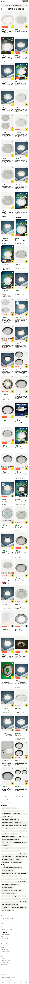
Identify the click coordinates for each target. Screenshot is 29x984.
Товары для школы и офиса (7, 956)
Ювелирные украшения (6, 966)
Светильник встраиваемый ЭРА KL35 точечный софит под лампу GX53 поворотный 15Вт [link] (7, 58)
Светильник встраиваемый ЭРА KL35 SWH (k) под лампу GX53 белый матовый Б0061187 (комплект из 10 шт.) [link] (21, 320)
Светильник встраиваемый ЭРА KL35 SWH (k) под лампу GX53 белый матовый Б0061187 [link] (8, 240)
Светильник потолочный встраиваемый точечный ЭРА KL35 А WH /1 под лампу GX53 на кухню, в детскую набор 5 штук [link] (20, 84)
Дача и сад (3, 953)
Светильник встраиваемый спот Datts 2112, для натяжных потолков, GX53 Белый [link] (21, 422)
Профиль (26, 982)
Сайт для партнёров (5, 923)
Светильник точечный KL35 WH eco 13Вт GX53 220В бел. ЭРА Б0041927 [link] (21, 161)
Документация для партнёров (7, 921)
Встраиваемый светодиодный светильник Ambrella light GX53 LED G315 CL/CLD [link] (21, 631)
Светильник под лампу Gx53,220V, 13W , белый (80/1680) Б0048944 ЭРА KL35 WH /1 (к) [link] (7, 32)
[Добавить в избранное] (13, 12)
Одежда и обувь (4, 943)
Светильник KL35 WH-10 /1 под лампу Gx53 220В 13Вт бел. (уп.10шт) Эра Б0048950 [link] (21, 187)
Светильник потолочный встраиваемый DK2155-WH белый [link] (7, 763)
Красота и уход (4, 949)
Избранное (14, 982)
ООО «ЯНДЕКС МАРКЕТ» (10, 977)
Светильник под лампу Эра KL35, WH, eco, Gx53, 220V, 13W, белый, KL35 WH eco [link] (7, 187)
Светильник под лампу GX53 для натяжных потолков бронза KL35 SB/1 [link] (7, 396)
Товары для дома (4, 945)
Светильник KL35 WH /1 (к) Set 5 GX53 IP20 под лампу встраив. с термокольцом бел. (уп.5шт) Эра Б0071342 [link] (21, 110)
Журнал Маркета (4, 974)
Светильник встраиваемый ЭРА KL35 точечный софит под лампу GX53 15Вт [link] (21, 213)
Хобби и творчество (5, 951)
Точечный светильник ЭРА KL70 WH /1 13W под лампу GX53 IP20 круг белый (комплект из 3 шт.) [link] (21, 683)
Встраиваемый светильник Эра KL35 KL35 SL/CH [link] (21, 580)
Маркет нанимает (5, 972)
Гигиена (3, 940)
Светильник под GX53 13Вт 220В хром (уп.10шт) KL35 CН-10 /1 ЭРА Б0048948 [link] (21, 293)
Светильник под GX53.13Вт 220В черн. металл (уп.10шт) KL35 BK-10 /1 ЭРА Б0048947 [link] (7, 372)
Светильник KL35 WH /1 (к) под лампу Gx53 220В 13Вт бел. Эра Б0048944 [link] (21, 58)
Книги (2, 955)
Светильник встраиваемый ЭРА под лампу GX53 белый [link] (21, 240)
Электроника (4, 942)
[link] (9, 808)
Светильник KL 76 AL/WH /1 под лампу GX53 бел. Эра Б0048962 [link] (21, 710)
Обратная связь (4, 970)
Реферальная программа (6, 929)
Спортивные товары (5, 958)
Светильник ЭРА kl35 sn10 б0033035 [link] (20, 553)
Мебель (2, 936)
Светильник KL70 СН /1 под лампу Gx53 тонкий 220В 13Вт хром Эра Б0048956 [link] (7, 657)
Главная (3, 982)
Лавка (9, 982)
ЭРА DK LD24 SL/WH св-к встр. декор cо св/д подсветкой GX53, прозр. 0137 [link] (20, 657)
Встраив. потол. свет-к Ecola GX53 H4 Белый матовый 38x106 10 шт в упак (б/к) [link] (8, 527)
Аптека (2, 947)
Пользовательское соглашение (7, 969)
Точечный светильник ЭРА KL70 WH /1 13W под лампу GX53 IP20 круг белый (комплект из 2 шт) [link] (21, 735)
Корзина (20, 982)
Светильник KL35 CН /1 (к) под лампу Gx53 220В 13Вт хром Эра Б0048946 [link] (7, 606)
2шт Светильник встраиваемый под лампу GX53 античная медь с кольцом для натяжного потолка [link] (7, 683)
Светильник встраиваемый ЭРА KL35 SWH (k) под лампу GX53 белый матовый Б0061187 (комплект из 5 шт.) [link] (8, 501)
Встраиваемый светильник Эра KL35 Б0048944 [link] (21, 527)
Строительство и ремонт (6, 962)
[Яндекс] (11, 979)
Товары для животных (6, 960)
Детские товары (4, 964)
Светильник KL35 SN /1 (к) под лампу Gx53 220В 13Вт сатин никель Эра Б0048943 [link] (21, 346)
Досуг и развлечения (5, 934)
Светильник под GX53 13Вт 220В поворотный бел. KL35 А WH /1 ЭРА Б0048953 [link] (7, 84)
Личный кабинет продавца (7, 918)
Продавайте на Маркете (6, 920)
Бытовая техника (4, 938)
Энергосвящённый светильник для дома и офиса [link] (20, 606)
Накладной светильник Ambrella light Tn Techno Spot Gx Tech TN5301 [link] (7, 631)
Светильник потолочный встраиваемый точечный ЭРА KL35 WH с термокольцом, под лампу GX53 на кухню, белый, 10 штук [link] (7, 266)
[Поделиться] (27, 5)
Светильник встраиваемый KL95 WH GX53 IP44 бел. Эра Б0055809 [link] (7, 710)
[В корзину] (12, 26)
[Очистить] (23, 5)
